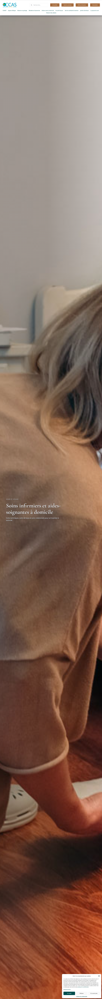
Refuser (82, 993)
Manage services (67, 989)
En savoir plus (94, 993)
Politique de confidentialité (81, 996)
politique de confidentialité (83, 987)
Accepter (69, 993)
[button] (99, 976)
